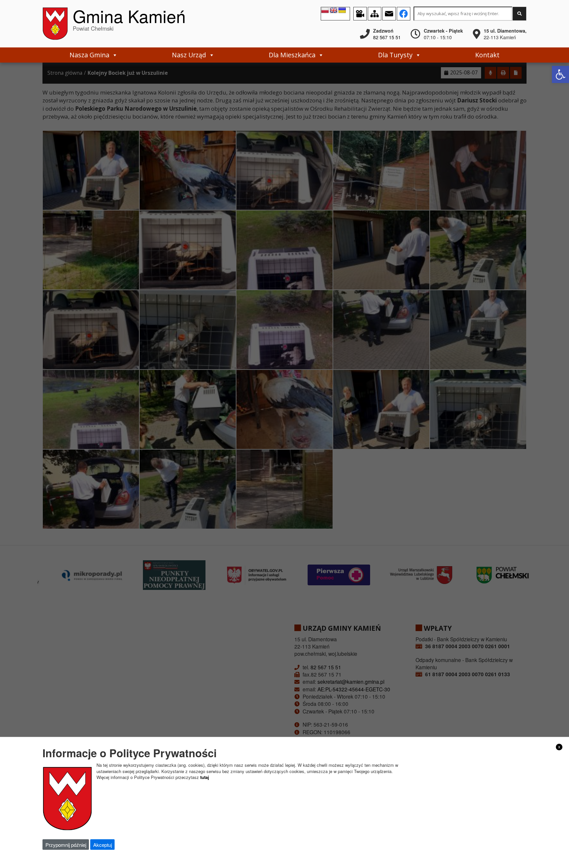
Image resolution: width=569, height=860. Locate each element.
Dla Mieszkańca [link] (292, 54)
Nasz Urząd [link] (189, 54)
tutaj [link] (204, 777)
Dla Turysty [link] (395, 54)
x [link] (559, 747)
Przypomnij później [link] (65, 844)
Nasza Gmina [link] (89, 54)
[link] (560, 74)
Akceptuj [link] (102, 844)
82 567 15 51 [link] (387, 37)
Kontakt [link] (487, 54)
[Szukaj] (519, 14)
